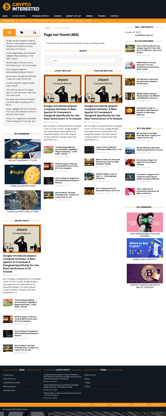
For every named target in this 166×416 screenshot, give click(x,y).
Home (5, 16)
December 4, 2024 (144, 72)
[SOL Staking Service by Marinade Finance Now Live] (89, 191)
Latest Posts (19, 16)
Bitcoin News (144, 128)
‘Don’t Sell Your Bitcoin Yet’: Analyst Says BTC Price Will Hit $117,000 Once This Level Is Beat (21, 92)
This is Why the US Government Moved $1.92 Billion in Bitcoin (148, 191)
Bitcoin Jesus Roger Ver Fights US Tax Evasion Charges (147, 162)
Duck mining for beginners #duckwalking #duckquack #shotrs (67, 180)
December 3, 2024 (144, 86)
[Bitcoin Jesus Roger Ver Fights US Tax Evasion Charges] (130, 162)
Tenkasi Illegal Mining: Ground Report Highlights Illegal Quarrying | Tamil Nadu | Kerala (66, 150)
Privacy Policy (8, 375)
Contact (114, 16)
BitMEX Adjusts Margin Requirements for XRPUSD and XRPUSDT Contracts (148, 95)
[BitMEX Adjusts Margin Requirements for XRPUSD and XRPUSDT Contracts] (130, 96)
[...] (56, 139)
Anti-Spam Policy (9, 390)
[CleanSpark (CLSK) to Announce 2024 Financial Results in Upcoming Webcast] (130, 110)
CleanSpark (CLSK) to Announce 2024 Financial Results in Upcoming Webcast (147, 111)
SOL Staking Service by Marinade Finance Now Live (108, 189)
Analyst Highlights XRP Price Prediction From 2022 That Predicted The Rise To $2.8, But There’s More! (21, 112)
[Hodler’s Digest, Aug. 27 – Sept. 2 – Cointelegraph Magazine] (89, 176)
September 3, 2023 (104, 152)
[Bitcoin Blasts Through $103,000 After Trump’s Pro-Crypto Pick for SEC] (48, 195)
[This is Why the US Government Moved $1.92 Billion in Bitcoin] (130, 191)
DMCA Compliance (9, 386)
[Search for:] (83, 60)
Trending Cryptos (40, 16)
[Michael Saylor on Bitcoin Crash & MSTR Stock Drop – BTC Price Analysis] (48, 166)
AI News (57, 16)
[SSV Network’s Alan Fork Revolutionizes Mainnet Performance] (130, 81)
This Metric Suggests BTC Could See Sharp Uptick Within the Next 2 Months (148, 176)
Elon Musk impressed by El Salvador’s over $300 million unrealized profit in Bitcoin (20, 102)
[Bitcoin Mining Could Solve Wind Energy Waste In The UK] (130, 150)
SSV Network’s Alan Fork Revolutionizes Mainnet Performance (147, 81)
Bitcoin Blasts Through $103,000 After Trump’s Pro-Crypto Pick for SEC (67, 194)
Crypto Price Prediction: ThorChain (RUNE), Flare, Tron (109, 148)
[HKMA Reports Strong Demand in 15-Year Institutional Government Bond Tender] (130, 65)
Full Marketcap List (144, 35)
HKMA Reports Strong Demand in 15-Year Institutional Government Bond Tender (148, 65)
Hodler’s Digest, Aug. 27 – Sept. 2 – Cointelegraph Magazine (107, 176)
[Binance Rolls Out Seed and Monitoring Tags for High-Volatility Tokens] (89, 162)
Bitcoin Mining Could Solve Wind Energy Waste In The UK (150, 148)
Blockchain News (144, 41)
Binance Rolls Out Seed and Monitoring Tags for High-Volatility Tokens (108, 161)
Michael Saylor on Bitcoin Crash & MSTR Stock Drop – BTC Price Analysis (67, 166)
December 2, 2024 (144, 101)
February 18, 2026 (52, 122)
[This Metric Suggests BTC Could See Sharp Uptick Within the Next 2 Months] (130, 177)
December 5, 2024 (63, 185)
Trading (101, 16)
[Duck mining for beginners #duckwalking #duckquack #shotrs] (48, 180)
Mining (89, 16)
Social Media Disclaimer (11, 382)
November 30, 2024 (144, 117)
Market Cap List (73, 16)
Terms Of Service (9, 379)
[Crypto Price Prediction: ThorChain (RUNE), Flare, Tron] (89, 149)
